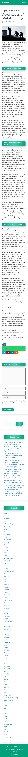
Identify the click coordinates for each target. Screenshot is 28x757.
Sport (5, 708)
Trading (6, 719)
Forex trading (8, 600)
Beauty (6, 529)
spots (5, 711)
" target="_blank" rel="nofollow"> (14, 348)
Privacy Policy (17, 746)
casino (6, 550)
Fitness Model (8, 595)
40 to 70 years (18, 81)
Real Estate (7, 666)
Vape (5, 727)
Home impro (8, 621)
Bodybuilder (7, 539)
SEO (5, 676)
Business (6, 542)
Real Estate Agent (9, 669)
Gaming (6, 605)
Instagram (7, 626)
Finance (6, 587)
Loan (5, 640)
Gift (5, 611)
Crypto (6, 563)
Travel (6, 721)
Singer (6, 684)
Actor (5, 513)
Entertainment (8, 582)
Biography (7, 534)
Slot (5, 692)
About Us (9, 746)
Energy (6, 579)
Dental (6, 566)
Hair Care (7, 616)
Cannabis (6, 547)
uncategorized (8, 724)
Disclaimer (20, 749)
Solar (5, 705)
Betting (6, 532)
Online (6, 653)
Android (6, 518)
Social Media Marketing (11, 698)
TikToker (6, 716)
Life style (6, 634)
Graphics (6, 613)
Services (6, 682)
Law (5, 632)
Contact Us (14, 751)
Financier (6, 590)
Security (6, 674)
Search (6, 421)
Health (6, 619)
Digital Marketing (9, 571)
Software (6, 703)
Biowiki (5, 2)
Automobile (7, 526)
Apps (5, 521)
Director (6, 574)
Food (5, 597)
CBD (5, 553)
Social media (7, 695)
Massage (6, 645)
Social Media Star (9, 700)
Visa (5, 729)
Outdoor (6, 655)
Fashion (6, 584)
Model (6, 648)
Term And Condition (10, 749)
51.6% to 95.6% (17, 239)
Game (6, 603)
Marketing (7, 642)
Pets (5, 658)
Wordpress (7, 737)
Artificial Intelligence (10, 524)
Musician (6, 650)
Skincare (6, 690)
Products (6, 663)
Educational (7, 576)
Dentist (6, 568)
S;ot (5, 671)
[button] (18, 2)
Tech (5, 713)
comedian (7, 561)
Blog (5, 537)
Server (6, 679)
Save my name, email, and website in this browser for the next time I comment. (14, 403)
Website (6, 732)
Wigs (5, 734)
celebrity (6, 555)
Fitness (6, 592)
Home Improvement (10, 330)
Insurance (7, 629)
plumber (6, 661)
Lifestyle (6, 637)
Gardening (7, 608)
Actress (6, 516)
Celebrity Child (8, 558)
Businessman (8, 545)
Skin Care (7, 687)
